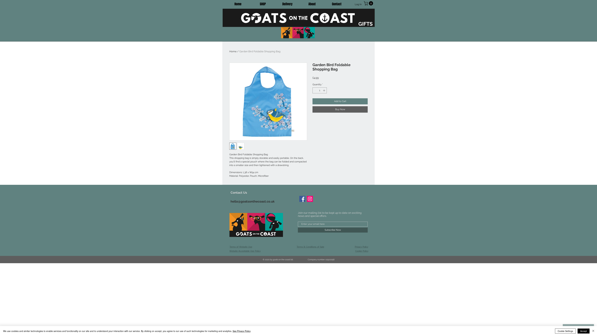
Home (232, 51)
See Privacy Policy (242, 331)
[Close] (593, 331)
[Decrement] (315, 90)
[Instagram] (310, 199)
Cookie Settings (565, 331)
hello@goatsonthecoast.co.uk (253, 201)
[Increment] (324, 90)
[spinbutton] (319, 90)
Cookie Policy (361, 251)
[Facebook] (302, 199)
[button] (369, 3)
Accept (583, 331)
